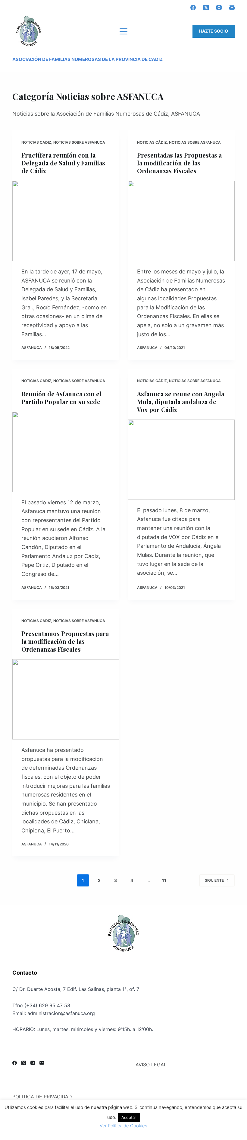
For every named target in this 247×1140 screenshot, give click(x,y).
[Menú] (123, 31)
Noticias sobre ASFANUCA (79, 142)
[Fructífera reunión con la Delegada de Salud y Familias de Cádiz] (65, 221)
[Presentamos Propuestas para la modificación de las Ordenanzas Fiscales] (65, 699)
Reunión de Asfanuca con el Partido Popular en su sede (61, 398)
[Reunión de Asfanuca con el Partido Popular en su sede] (65, 452)
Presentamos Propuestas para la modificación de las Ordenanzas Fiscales (65, 641)
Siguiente (214, 880)
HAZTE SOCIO (213, 31)
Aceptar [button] (128, 1117)
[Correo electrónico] (232, 7)
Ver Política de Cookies (123, 1126)
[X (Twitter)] (206, 7)
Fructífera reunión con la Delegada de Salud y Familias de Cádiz (63, 163)
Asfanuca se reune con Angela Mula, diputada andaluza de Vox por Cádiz (180, 402)
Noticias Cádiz (36, 142)
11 (164, 880)
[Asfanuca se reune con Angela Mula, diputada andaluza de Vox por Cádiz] (181, 460)
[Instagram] (219, 7)
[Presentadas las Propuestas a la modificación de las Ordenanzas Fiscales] (181, 221)
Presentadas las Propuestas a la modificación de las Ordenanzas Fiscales (179, 163)
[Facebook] (193, 7)
